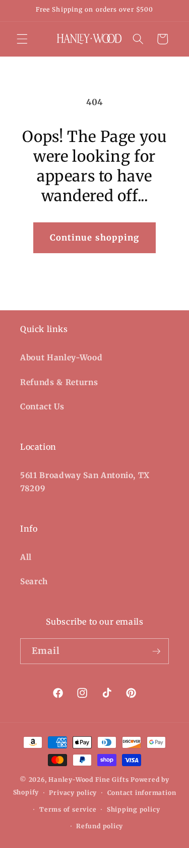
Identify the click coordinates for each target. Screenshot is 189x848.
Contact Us (42, 406)
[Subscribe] (156, 651)
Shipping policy (133, 809)
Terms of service (67, 809)
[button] (22, 39)
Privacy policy (73, 792)
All (26, 557)
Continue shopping (95, 237)
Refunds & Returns (59, 382)
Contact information (141, 792)
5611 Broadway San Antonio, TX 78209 (85, 482)
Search (34, 581)
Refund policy (99, 826)
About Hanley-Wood (61, 357)
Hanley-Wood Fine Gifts (88, 779)
